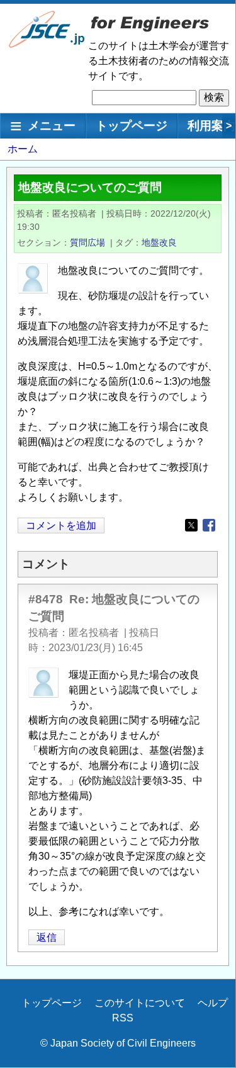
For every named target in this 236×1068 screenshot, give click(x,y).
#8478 (45, 599)
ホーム (23, 149)
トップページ (131, 125)
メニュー (52, 125)
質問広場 (87, 242)
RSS (122, 1018)
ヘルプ (213, 1002)
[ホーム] (47, 45)
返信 (47, 937)
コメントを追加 (61, 525)
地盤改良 (159, 242)
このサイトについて (139, 1002)
